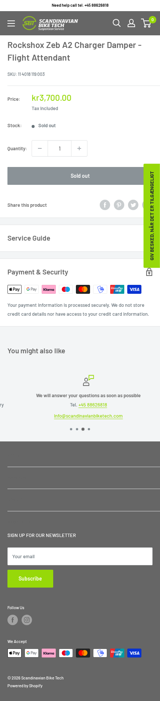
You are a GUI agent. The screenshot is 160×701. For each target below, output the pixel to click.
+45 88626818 (85, 405)
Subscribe (30, 578)
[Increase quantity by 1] (79, 148)
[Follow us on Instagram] (27, 620)
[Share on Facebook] (105, 205)
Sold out (80, 176)
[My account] (131, 23)
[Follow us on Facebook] (12, 620)
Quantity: (17, 148)
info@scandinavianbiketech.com (81, 416)
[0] (146, 23)
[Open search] (117, 23)
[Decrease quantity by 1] (40, 148)
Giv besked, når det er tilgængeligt (152, 215)
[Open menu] (11, 23)
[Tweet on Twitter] (133, 205)
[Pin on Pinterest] (119, 205)
